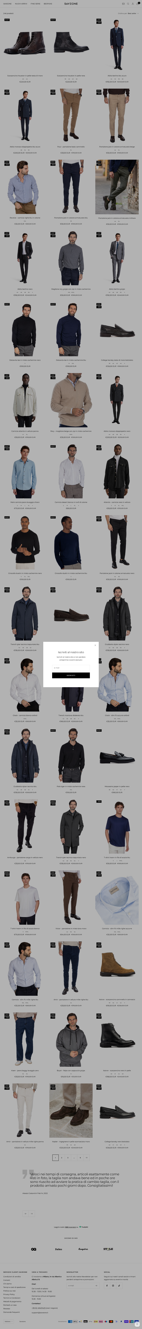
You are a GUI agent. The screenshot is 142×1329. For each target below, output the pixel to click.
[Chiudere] (95, 645)
